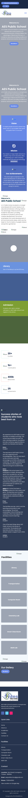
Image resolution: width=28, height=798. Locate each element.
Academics (4, 730)
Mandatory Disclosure (10, 3)
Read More (14, 43)
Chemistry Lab (5, 755)
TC (6, 6)
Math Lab (4, 760)
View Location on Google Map (10, 783)
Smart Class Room (6, 758)
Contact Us (4, 736)
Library (6, 266)
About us (4, 728)
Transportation (5, 750)
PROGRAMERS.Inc (17, 796)
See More (5, 671)
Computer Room (6, 752)
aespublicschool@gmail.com (14, 777)
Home (3, 725)
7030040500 (10, 780)
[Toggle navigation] (25, 13)
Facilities (3, 733)
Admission (8, 305)
